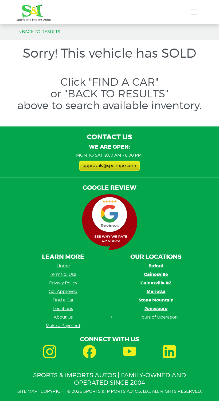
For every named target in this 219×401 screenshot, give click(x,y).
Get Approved (63, 291)
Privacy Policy (63, 282)
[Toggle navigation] (193, 12)
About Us (63, 317)
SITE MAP (27, 391)
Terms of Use (63, 274)
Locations (63, 308)
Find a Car (63, 300)
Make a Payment (63, 325)
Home (63, 265)
